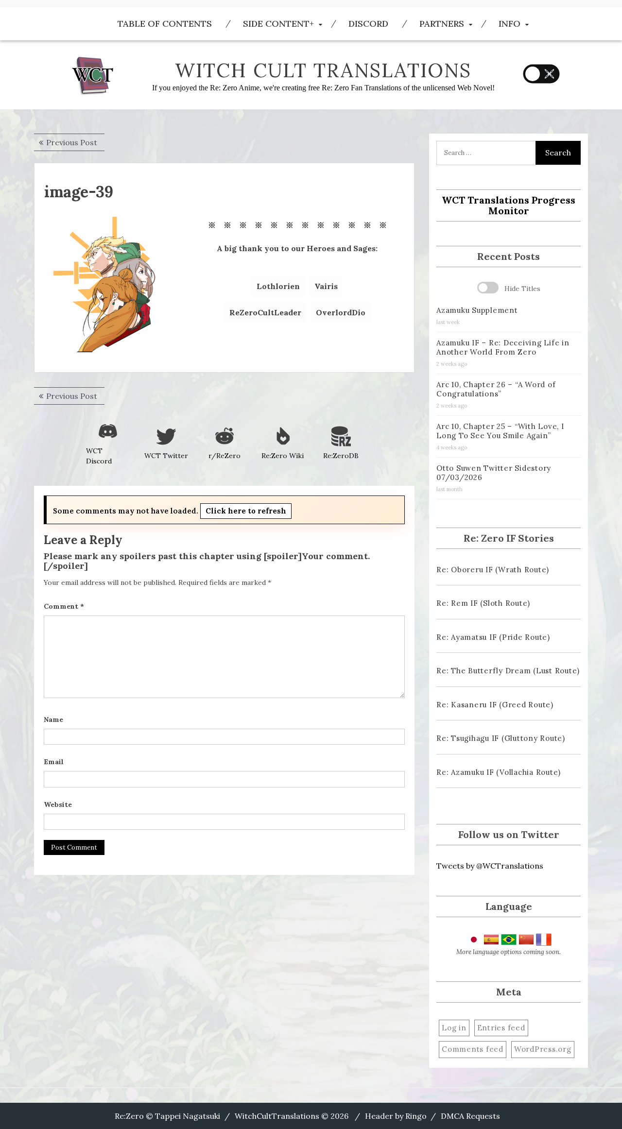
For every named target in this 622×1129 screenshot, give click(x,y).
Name (53, 719)
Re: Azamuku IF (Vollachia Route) (498, 772)
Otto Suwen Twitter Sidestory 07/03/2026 (493, 472)
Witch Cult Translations (323, 70)
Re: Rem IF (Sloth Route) (483, 603)
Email (54, 761)
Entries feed (501, 1027)
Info (509, 23)
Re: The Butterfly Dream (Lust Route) (508, 670)
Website (58, 804)
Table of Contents (165, 23)
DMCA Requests (470, 1116)
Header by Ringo (395, 1116)
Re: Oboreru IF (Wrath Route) (492, 569)
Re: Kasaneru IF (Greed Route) (494, 704)
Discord (368, 23)
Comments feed (472, 1049)
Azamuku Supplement (477, 310)
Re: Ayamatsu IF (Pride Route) (493, 637)
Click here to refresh (246, 510)
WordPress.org (542, 1049)
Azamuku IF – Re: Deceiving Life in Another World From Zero (503, 347)
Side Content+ (278, 23)
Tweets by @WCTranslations (489, 866)
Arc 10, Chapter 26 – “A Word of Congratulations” (495, 389)
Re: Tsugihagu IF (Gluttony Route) (500, 738)
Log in (454, 1027)
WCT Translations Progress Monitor (508, 205)
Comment (64, 606)
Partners (441, 23)
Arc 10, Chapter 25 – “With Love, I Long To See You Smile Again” (500, 431)
